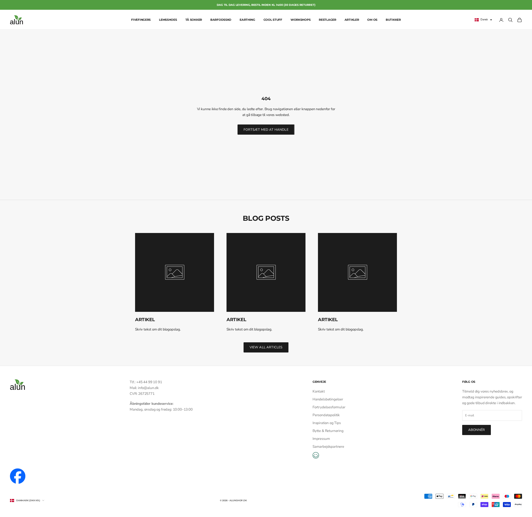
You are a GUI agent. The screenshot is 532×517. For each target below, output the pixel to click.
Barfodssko (220, 20)
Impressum (321, 438)
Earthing (247, 20)
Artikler (352, 20)
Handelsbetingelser (328, 399)
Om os (372, 20)
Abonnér (476, 430)
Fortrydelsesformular (329, 407)
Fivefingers (141, 20)
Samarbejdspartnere (328, 446)
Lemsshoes (168, 20)
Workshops (300, 20)
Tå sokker (193, 20)
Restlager (327, 20)
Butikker (393, 20)
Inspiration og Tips (327, 423)
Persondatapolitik (326, 415)
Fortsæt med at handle (266, 129)
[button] (483, 20)
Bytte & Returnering (328, 430)
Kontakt (319, 391)
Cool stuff (273, 20)
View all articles (266, 347)
